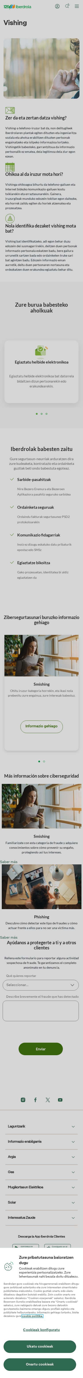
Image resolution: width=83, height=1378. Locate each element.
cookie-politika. (32, 1316)
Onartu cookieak (40, 1364)
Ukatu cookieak (40, 1346)
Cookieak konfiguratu (41, 1330)
